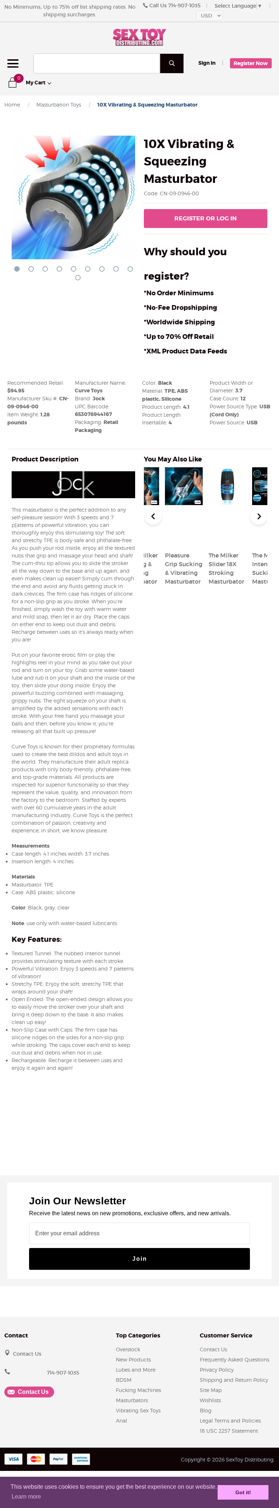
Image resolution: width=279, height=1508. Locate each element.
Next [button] (258, 516)
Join (139, 1259)
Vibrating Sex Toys (138, 1410)
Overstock (128, 1349)
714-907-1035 (184, 5)
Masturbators (132, 1400)
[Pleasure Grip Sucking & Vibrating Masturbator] (184, 537)
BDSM (124, 1380)
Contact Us (27, 1354)
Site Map (211, 1390)
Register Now (251, 63)
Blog (205, 1410)
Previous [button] (153, 516)
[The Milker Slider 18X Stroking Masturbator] (227, 537)
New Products (133, 1359)
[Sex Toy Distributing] (139, 36)
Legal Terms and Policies (230, 1420)
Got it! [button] (243, 1492)
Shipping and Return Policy (234, 1380)
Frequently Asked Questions (234, 1359)
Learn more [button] (26, 1496)
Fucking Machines (138, 1390)
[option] (227, 527)
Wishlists (210, 1400)
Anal (121, 1420)
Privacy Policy (217, 1370)
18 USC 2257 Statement (229, 1431)
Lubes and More (135, 1370)
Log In (205, 218)
